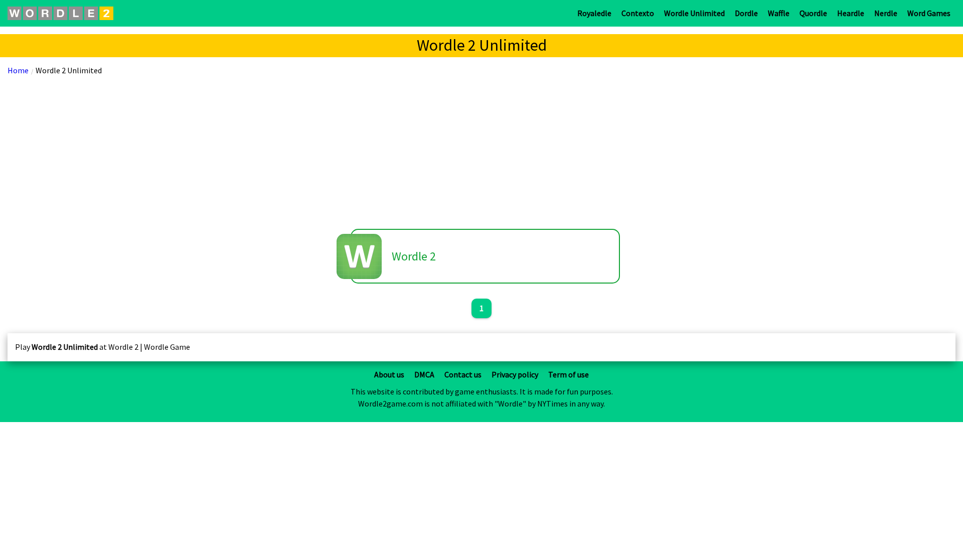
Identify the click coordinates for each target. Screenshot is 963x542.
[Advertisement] (481, 151)
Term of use (568, 374)
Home (18, 70)
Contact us (463, 374)
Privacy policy (515, 374)
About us (389, 374)
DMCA (424, 374)
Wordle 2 (414, 256)
